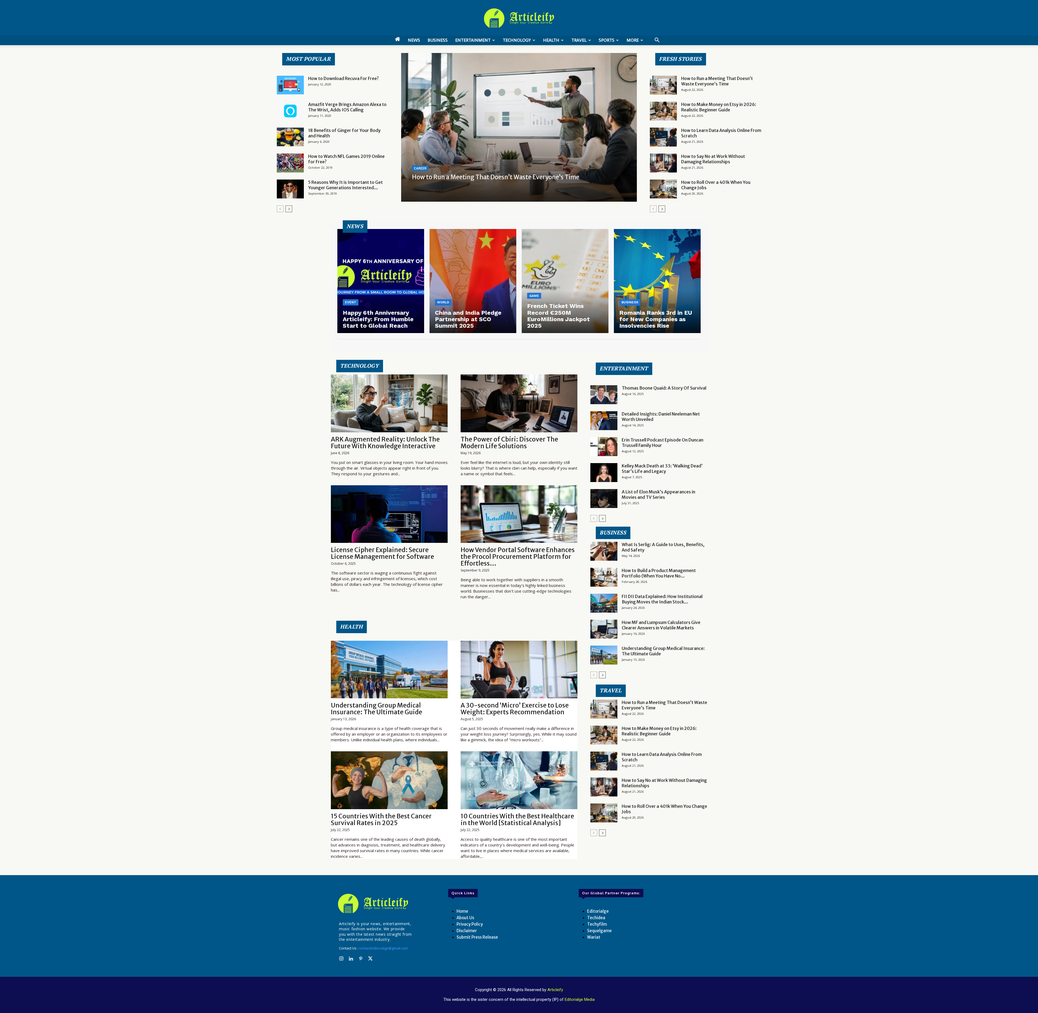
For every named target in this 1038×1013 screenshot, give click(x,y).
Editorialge (598, 911)
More (633, 40)
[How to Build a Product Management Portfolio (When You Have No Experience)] (603, 577)
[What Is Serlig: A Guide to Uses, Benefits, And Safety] (603, 551)
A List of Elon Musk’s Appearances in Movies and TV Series (658, 494)
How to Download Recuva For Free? (343, 78)
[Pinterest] (360, 959)
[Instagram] (341, 959)
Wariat (593, 937)
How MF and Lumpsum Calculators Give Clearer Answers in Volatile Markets (661, 625)
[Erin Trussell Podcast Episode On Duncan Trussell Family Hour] (603, 446)
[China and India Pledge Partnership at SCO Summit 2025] (473, 281)
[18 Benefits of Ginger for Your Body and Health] (290, 137)
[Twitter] (370, 959)
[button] (656, 40)
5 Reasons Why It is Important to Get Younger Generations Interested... (345, 185)
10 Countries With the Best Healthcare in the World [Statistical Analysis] (517, 819)
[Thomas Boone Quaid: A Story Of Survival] (603, 394)
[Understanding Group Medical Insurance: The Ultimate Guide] (389, 669)
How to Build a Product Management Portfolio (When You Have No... (659, 573)
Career (420, 168)
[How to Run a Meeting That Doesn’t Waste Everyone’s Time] (519, 127)
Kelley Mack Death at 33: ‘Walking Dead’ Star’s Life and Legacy (662, 468)
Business (438, 40)
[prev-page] (280, 208)
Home (462, 911)
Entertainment (473, 40)
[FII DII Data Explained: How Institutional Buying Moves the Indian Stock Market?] (603, 603)
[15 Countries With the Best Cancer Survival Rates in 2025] (389, 780)
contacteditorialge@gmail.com (383, 948)
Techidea (596, 917)
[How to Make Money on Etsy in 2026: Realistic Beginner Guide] (663, 111)
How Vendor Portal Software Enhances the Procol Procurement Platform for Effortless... (518, 556)
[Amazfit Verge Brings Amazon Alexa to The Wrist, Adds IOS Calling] (290, 111)
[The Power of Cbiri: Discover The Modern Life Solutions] (519, 403)
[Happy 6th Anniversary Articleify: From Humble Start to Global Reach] (380, 281)
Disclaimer (467, 930)
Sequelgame (599, 930)
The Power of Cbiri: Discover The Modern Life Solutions (509, 442)
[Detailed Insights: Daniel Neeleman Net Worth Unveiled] (603, 420)
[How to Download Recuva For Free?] (290, 85)
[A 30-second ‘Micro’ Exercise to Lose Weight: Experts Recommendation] (519, 669)
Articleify (555, 989)
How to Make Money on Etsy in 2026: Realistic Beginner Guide (718, 107)
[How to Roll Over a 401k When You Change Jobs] (663, 189)
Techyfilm (597, 924)
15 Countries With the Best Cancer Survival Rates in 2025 (381, 819)
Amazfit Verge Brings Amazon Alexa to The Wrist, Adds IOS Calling (347, 107)
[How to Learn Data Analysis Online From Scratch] (663, 137)
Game (534, 296)
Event (350, 302)
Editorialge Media (580, 999)
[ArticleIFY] (519, 18)
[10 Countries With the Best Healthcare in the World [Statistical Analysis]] (519, 780)
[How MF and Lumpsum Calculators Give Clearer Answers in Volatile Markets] (603, 629)
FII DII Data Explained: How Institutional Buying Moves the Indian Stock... (662, 599)
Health (551, 40)
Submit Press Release (477, 937)
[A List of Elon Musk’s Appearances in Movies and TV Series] (603, 498)
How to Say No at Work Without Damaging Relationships (713, 159)
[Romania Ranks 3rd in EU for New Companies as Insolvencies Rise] (657, 281)
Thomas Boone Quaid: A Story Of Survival (664, 388)
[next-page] (288, 208)
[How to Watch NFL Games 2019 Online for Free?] (290, 163)
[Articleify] (374, 903)
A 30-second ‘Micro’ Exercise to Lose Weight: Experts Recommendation (515, 708)
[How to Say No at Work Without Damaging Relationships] (663, 163)
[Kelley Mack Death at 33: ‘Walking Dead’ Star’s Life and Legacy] (603, 472)
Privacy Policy (470, 924)
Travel (579, 40)
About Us (465, 917)
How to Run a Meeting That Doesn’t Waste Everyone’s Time (495, 177)
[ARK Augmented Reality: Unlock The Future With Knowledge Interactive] (389, 403)
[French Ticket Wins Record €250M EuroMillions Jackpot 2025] (565, 281)
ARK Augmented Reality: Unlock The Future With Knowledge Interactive (385, 442)
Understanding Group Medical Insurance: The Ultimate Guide (376, 708)
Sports (606, 40)
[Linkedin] (351, 959)
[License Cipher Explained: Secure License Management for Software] (389, 514)
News (414, 40)
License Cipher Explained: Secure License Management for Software (382, 553)
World (443, 302)
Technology (517, 40)
